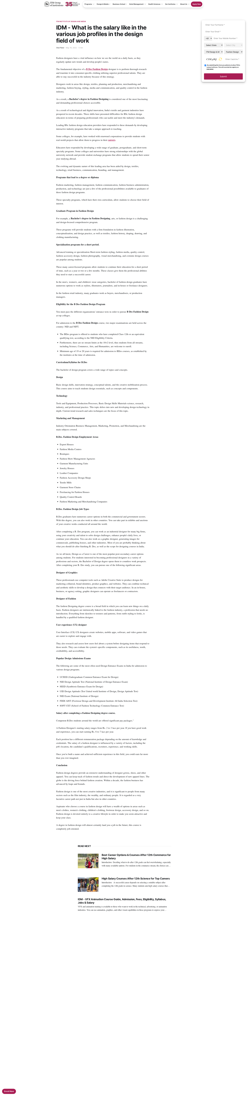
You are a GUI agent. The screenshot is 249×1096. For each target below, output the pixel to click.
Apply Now (196, 4)
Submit (223, 76)
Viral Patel (60, 48)
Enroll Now (9, 1091)
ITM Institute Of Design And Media (71, 21)
